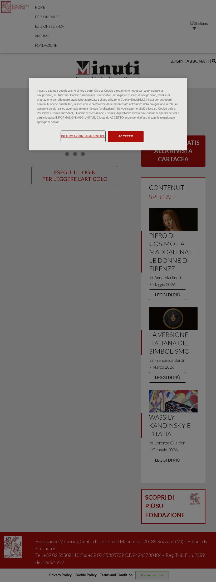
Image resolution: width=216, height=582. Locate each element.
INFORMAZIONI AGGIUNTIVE (83, 136)
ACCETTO (126, 136)
